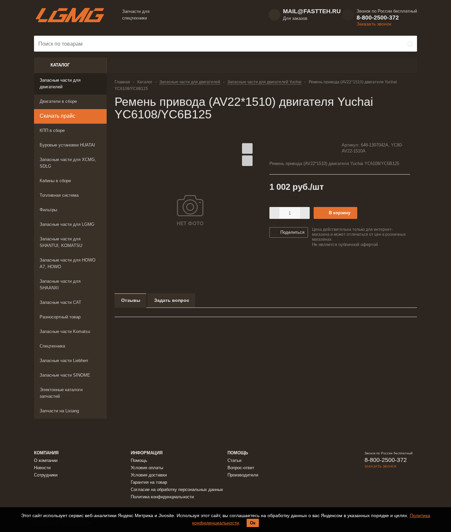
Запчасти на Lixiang (59, 410)
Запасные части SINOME (65, 375)
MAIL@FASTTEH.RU (312, 11)
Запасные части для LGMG (67, 224)
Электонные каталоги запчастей (61, 393)
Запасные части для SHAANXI (60, 284)
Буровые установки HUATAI (67, 145)
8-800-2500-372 (378, 17)
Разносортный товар (60, 316)
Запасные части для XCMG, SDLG (68, 163)
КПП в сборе (52, 130)
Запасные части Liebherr (64, 360)
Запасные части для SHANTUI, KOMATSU (61, 242)
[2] (279, 148)
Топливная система (59, 195)
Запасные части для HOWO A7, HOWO (67, 263)
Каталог (60, 64)
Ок (253, 522)
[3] (285, 148)
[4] (291, 148)
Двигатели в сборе (58, 101)
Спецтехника (52, 346)
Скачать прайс (57, 116)
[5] (298, 148)
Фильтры (48, 209)
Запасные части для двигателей (60, 83)
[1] (272, 148)
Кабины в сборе (55, 180)
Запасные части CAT (60, 302)
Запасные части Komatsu (65, 331)
